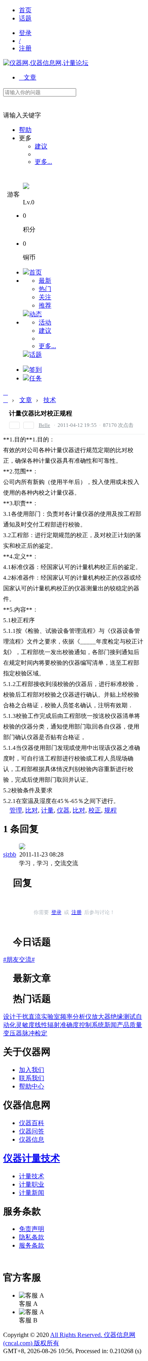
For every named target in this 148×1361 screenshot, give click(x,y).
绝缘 (117, 1016)
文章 (27, 77)
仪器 (63, 810)
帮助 (25, 129)
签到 (35, 369)
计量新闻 (31, 1192)
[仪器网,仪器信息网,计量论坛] (45, 62)
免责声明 (31, 1229)
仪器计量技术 (31, 1158)
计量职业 (31, 1184)
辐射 (53, 1025)
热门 (45, 289)
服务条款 (31, 1245)
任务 (35, 378)
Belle (44, 425)
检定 (41, 1033)
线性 (41, 1025)
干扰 (22, 1016)
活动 (45, 322)
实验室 (50, 1016)
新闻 (110, 1025)
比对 (31, 810)
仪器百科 (31, 1123)
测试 (129, 1016)
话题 (25, 18)
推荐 (45, 305)
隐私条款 (31, 1237)
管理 (15, 810)
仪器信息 (31, 1139)
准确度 (69, 1025)
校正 (94, 810)
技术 (49, 400)
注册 (25, 48)
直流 (34, 1016)
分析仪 (82, 1016)
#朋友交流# (19, 959)
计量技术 (31, 1176)
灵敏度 (25, 1025)
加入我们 (31, 1069)
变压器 (12, 1033)
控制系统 (91, 1025)
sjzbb (9, 854)
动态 (35, 314)
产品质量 (129, 1025)
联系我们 (31, 1078)
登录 (25, 33)
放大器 (101, 1016)
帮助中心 (31, 1086)
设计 (9, 1016)
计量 (47, 810)
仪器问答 (31, 1131)
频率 (66, 1016)
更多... (43, 161)
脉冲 (28, 1033)
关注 (45, 297)
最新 (45, 280)
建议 (41, 146)
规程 (110, 810)
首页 (25, 10)
